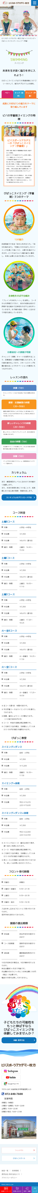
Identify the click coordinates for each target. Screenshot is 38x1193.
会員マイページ (6, 1191)
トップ (35, 1191)
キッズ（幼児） (19, 94)
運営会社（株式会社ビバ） (11, 1174)
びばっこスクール (19, 1158)
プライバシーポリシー (9, 1177)
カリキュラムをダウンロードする (19, 497)
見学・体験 (27, 1191)
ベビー (7, 93)
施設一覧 (5, 1170)
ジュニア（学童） (31, 94)
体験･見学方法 (19, 1040)
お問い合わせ (17, 1191)
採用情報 (15, 1170)
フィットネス (19, 1150)
